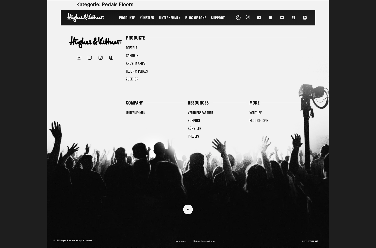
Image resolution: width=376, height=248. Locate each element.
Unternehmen (169, 18)
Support (218, 18)
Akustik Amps (136, 63)
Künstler (147, 18)
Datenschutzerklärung (204, 241)
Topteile (131, 47)
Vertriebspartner (200, 112)
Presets (193, 136)
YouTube (255, 112)
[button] (248, 18)
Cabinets (132, 55)
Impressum (180, 241)
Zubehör (132, 78)
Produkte (127, 18)
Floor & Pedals (137, 71)
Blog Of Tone (195, 18)
